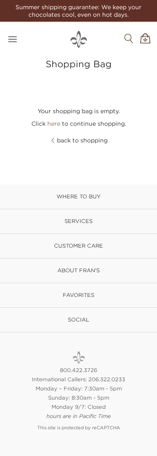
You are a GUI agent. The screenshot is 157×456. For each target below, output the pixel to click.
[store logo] (78, 39)
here (53, 123)
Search (129, 38)
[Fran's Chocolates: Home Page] (78, 357)
